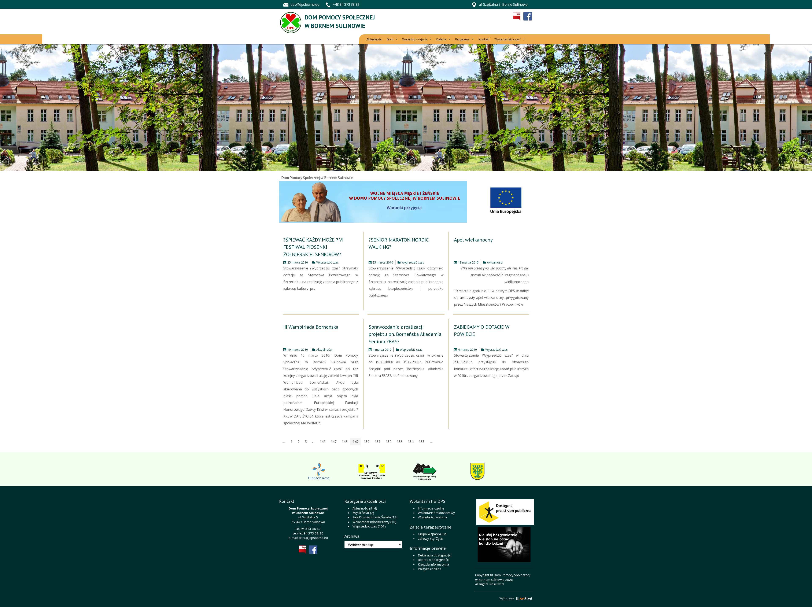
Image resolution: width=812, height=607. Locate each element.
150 (366, 441)
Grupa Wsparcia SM (432, 534)
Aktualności (374, 39)
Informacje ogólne (431, 508)
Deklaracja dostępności (434, 555)
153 (399, 441)
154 (410, 441)
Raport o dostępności (433, 560)
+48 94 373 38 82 (346, 4)
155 (421, 441)
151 (377, 441)
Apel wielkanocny (473, 239)
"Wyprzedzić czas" (507, 39)
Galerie (441, 39)
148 (344, 441)
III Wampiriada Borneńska (311, 327)
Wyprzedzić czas (327, 262)
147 (333, 441)
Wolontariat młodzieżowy (371, 522)
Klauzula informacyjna (433, 564)
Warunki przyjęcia (414, 39)
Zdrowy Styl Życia (430, 538)
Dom (390, 39)
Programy (462, 39)
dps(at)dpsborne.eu (313, 538)
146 (322, 441)
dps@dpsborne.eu (305, 4)
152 (388, 441)
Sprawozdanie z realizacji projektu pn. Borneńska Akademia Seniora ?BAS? (405, 334)
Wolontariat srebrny (432, 517)
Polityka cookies (429, 569)
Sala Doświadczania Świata (372, 517)
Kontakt (484, 39)
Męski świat (361, 513)
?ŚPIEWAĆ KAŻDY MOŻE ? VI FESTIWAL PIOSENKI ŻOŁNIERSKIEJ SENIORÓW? (313, 247)
